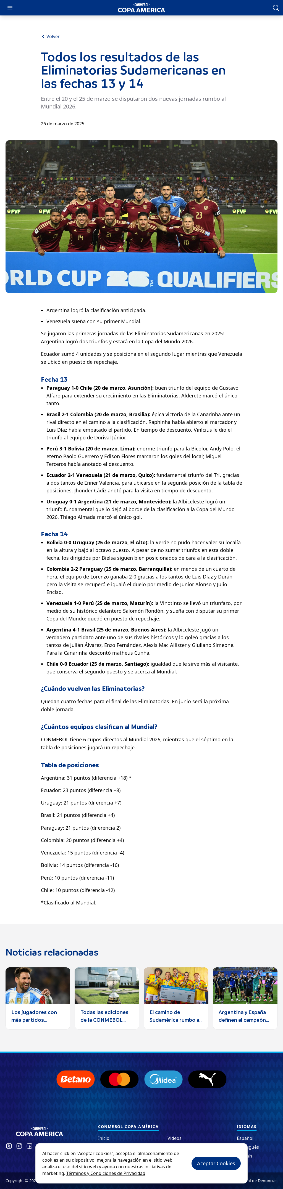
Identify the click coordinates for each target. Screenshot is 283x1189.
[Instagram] (19, 1146)
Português (248, 1147)
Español (245, 1138)
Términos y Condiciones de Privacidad (105, 1173)
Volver (53, 36)
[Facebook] (29, 1146)
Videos (174, 1138)
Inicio (103, 1138)
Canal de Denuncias (258, 1180)
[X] (9, 1146)
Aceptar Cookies (216, 1163)
